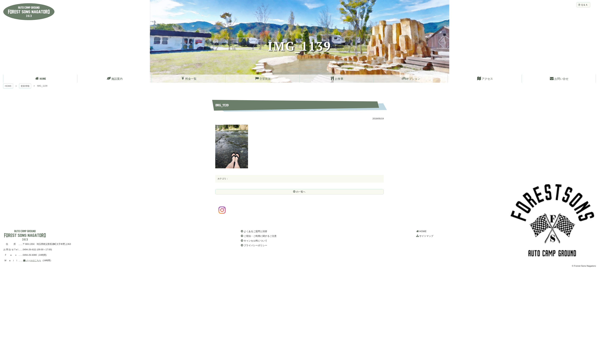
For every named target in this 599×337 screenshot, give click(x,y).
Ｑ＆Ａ (584, 4)
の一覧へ (300, 191)
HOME (8, 86)
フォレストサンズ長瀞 (25, 235)
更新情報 (25, 86)
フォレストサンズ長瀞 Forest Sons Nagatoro (29, 11)
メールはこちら (33, 260)
